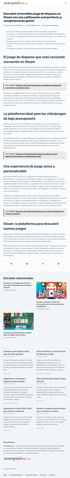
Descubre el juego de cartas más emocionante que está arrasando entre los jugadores (50, 304)
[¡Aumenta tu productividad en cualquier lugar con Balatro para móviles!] (18, 321)
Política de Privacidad (16, 475)
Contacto (52, 475)
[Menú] (66, 3)
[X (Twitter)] (27, 263)
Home (5, 475)
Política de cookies (31, 475)
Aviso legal (43, 475)
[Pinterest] (43, 263)
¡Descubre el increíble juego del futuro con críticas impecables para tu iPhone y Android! (17, 285)
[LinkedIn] (59, 263)
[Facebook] (11, 263)
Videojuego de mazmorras (50, 25)
